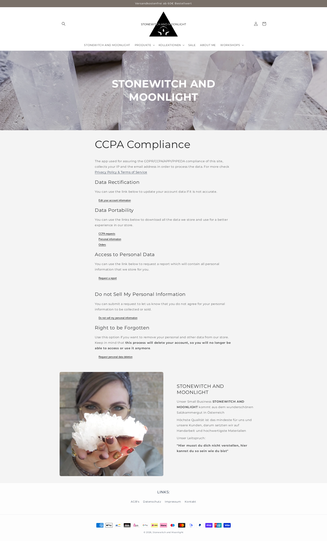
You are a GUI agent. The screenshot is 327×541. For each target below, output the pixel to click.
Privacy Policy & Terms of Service (121, 172)
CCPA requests (107, 233)
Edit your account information (115, 200)
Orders (102, 244)
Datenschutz (152, 501)
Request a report (108, 278)
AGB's (135, 501)
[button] (63, 24)
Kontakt (190, 501)
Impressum (173, 501)
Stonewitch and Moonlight (168, 532)
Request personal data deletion (115, 356)
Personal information (110, 239)
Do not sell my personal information (118, 317)
